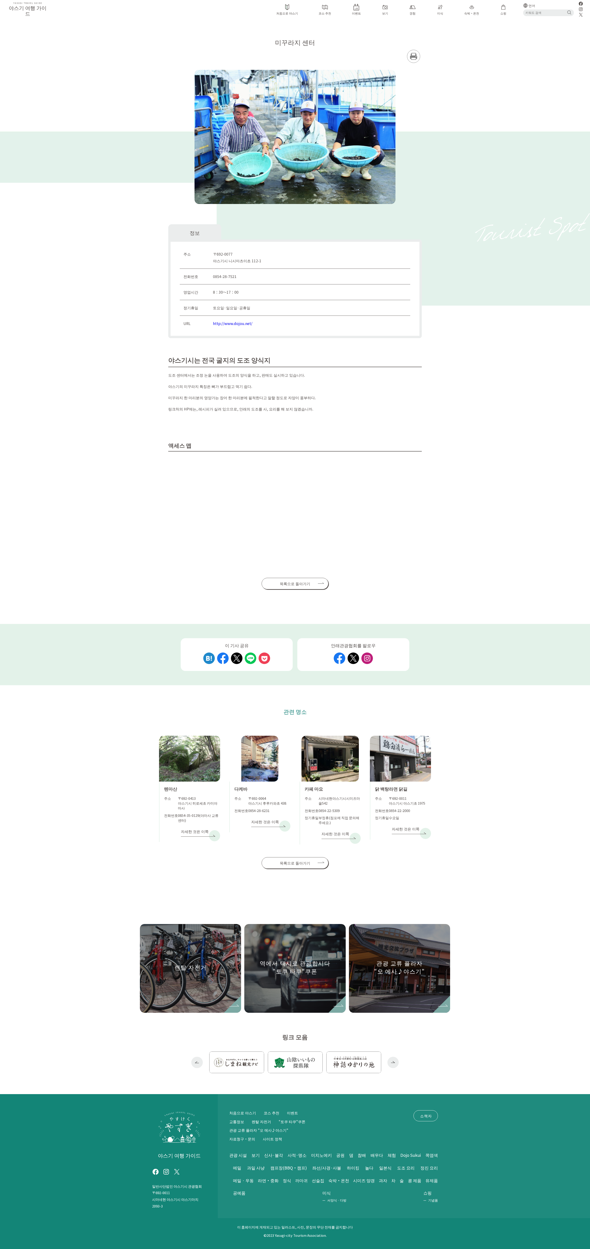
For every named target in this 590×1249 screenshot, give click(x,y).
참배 (362, 1155)
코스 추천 (271, 1113)
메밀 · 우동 (243, 1180)
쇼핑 (427, 1193)
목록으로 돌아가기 (295, 583)
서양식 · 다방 (336, 1200)
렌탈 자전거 (261, 1121)
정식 (287, 1180)
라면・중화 (268, 1180)
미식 (326, 1193)
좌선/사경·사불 (326, 1168)
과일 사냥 (256, 1168)
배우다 (377, 1155)
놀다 (369, 1168)
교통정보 (236, 1121)
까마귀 (301, 1180)
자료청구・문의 (242, 1139)
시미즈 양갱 (364, 1180)
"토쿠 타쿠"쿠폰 (292, 1121)
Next (393, 1062)
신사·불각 (273, 1155)
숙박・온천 (338, 1180)
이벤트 (292, 1113)
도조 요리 (406, 1168)
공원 (340, 1155)
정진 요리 (429, 1168)
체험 (392, 1155)
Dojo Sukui (410, 1155)
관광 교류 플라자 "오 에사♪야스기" (258, 1130)
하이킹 (353, 1168)
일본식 (385, 1168)
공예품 (239, 1193)
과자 (383, 1180)
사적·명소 (297, 1155)
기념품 (433, 1200)
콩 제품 (414, 1180)
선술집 (318, 1180)
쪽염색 (431, 1155)
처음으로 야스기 (242, 1113)
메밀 (237, 1168)
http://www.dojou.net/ (232, 323)
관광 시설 (238, 1155)
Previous (197, 1062)
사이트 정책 (272, 1139)
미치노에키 (321, 1155)
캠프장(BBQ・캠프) (288, 1168)
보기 (255, 1155)
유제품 (431, 1180)
